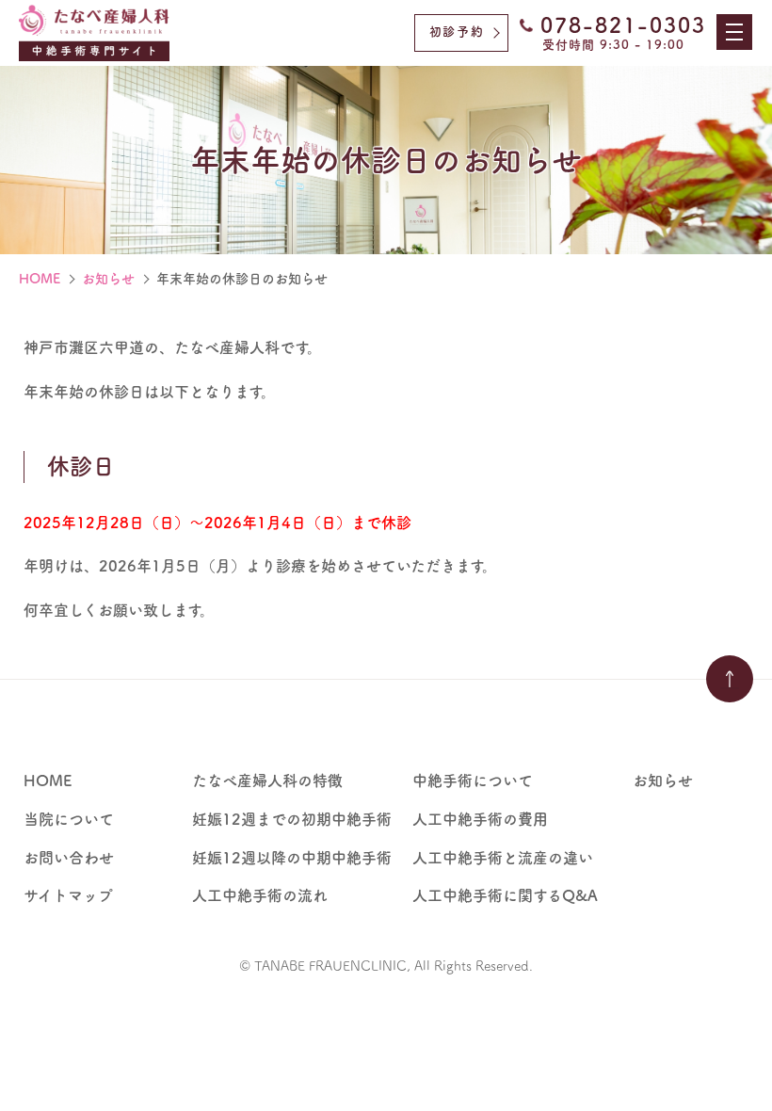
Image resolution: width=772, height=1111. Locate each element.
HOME (39, 278)
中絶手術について (472, 780)
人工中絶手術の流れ (260, 895)
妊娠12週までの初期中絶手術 (292, 819)
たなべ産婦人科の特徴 (267, 780)
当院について (69, 819)
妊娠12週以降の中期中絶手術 (292, 857)
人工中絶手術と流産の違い (502, 857)
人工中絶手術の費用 (480, 819)
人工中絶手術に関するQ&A (505, 895)
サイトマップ (68, 895)
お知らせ (108, 278)
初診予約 (457, 31)
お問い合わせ (69, 857)
